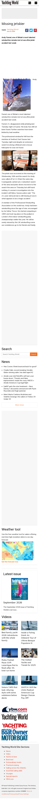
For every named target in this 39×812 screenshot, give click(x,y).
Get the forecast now (10, 562)
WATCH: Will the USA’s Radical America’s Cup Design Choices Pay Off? (28, 692)
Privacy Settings (24, 794)
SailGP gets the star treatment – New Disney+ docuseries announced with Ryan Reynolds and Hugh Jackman (20, 388)
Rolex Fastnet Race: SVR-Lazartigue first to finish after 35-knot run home (10, 665)
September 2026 (12, 602)
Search (33, 354)
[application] (19, 160)
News (6, 362)
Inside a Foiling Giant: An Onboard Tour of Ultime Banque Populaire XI (28, 637)
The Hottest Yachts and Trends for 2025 (28, 662)
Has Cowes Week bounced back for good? (20, 366)
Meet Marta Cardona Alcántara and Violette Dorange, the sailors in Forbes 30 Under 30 (20, 396)
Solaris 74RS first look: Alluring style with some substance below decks (9, 692)
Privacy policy (13, 794)
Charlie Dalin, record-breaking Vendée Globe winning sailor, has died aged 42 (18, 371)
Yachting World (12, 29)
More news (19, 405)
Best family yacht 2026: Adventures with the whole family (10, 636)
